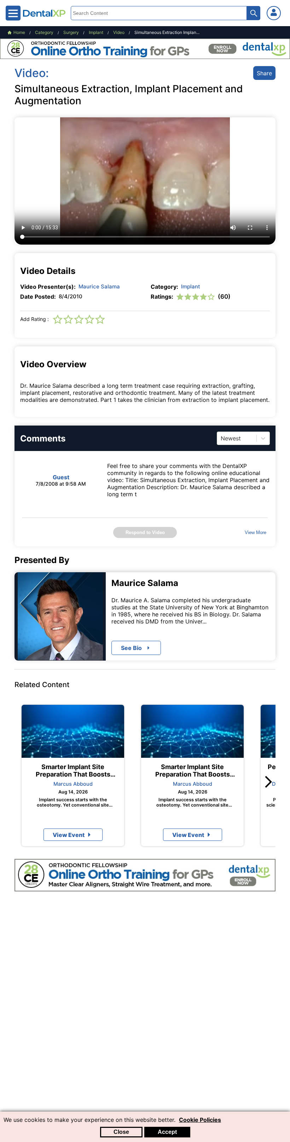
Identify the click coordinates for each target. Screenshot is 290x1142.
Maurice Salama (99, 286)
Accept (167, 1132)
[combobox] (221, 438)
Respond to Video (145, 532)
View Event (69, 834)
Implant (190, 286)
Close (121, 1132)
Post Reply (194, 638)
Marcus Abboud (73, 784)
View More (255, 532)
